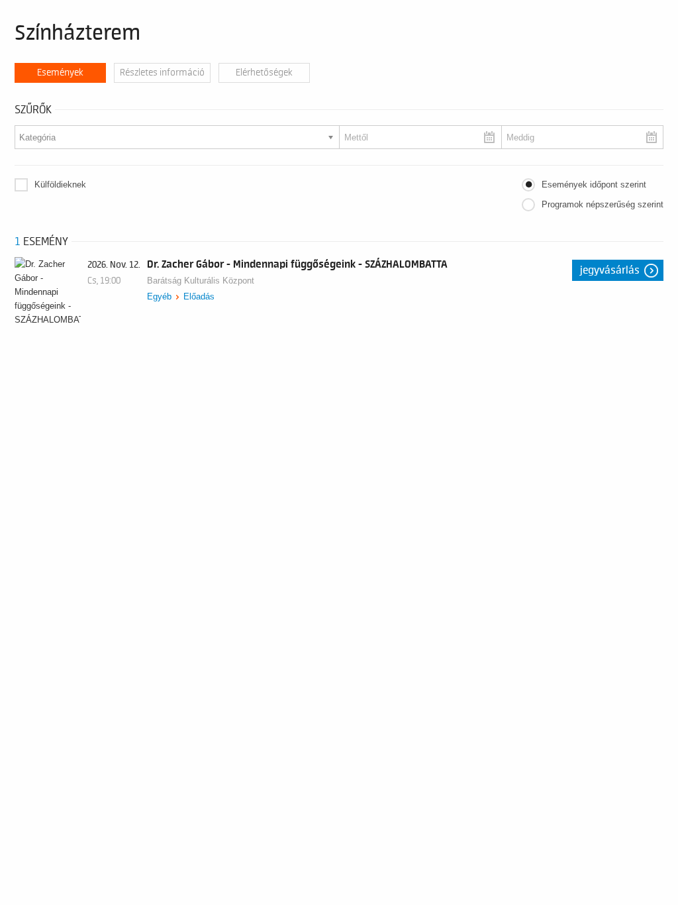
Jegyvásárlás (610, 270)
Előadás (199, 296)
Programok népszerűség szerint (602, 204)
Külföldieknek (60, 184)
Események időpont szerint (594, 184)
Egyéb (159, 296)
